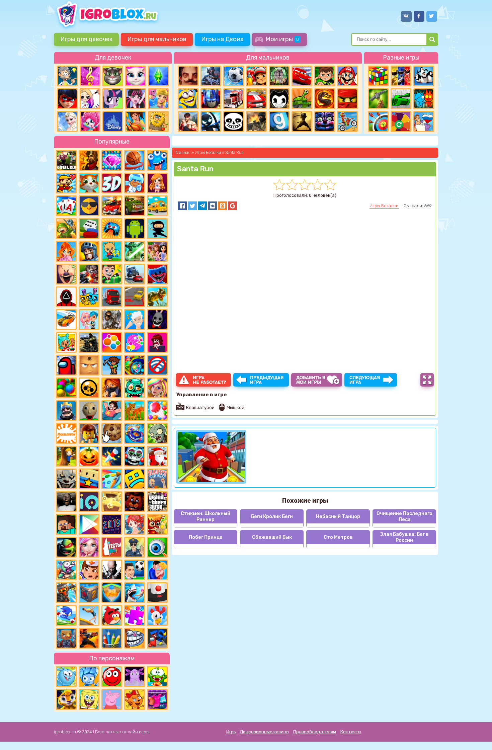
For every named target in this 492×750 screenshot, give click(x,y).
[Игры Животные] (89, 183)
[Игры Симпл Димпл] (111, 342)
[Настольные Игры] (89, 228)
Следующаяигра (364, 380)
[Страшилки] (66, 479)
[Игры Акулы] (134, 592)
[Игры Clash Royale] (66, 410)
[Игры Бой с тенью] (302, 121)
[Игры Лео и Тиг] (66, 699)
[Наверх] (477, 735)
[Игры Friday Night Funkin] (157, 342)
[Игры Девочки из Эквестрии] (90, 121)
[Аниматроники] (134, 456)
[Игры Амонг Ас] (66, 365)
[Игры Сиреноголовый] (111, 319)
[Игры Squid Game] (66, 296)
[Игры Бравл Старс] (89, 388)
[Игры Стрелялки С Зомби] (89, 274)
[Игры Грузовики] (111, 296)
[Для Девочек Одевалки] (157, 699)
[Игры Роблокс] (66, 160)
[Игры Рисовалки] (111, 638)
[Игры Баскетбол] (134, 160)
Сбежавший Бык (272, 537)
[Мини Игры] (111, 228)
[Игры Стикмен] (210, 121)
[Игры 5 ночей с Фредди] (134, 501)
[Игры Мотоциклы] (347, 121)
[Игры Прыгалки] (89, 615)
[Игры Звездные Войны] (134, 251)
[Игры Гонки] (256, 98)
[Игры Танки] (302, 98)
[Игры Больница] (89, 570)
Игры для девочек (86, 39)
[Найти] (432, 39)
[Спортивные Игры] (378, 121)
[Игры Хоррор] (324, 121)
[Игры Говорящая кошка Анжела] (135, 76)
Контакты (350, 731)
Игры (231, 731)
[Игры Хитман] (111, 570)
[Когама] (89, 479)
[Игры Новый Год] (157, 456)
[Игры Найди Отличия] (157, 547)
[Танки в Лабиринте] (401, 98)
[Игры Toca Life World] (66, 342)
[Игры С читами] (111, 501)
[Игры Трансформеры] (210, 98)
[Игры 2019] (111, 524)
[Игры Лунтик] (134, 676)
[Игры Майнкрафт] (66, 524)
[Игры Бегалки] (66, 615)
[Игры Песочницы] (111, 592)
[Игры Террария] (111, 365)
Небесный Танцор (338, 516)
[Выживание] (378, 98)
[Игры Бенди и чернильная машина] (279, 98)
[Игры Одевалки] (158, 98)
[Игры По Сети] (66, 638)
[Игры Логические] (67, 76)
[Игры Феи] (134, 524)
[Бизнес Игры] (111, 274)
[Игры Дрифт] (66, 319)
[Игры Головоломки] (378, 76)
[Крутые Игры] (89, 205)
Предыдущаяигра (267, 380)
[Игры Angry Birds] (111, 615)
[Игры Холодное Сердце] (67, 121)
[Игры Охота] (279, 76)
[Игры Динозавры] (157, 296)
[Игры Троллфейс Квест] (134, 638)
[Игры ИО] (89, 501)
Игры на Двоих (222, 39)
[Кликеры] (111, 433)
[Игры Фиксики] (89, 676)
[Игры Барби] (157, 388)
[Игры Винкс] (66, 251)
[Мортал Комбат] (324, 98)
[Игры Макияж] (89, 547)
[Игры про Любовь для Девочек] (157, 570)
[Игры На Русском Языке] (423, 121)
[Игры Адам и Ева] (158, 121)
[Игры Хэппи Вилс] (157, 479)
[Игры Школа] (157, 205)
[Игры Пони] (112, 98)
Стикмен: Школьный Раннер (205, 516)
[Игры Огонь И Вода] (423, 98)
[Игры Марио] (347, 76)
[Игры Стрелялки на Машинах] (111, 205)
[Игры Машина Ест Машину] (134, 205)
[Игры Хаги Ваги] (157, 638)
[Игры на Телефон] (157, 365)
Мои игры (282, 39)
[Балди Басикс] (89, 410)
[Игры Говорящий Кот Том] (112, 76)
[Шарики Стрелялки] (66, 388)
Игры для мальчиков (156, 39)
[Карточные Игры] (66, 205)
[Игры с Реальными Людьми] (89, 365)
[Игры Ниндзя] (157, 228)
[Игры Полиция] (134, 547)
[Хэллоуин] (89, 456)
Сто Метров (338, 537)
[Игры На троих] (401, 76)
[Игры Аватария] (89, 319)
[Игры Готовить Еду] (135, 121)
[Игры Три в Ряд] (111, 160)
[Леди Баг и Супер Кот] (67, 98)
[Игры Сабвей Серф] (256, 76)
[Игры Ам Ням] (157, 676)
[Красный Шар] (111, 676)
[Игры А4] (134, 319)
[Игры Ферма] (157, 615)
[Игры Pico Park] (89, 296)
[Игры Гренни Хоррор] (66, 501)
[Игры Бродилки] (157, 524)
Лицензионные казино (264, 731)
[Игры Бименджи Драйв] (134, 274)
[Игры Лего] (89, 433)
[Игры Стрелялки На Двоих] (89, 342)
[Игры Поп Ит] (134, 342)
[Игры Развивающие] (111, 251)
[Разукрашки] (111, 479)
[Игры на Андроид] (134, 228)
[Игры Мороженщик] (66, 274)
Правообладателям (314, 731)
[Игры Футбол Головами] (134, 570)
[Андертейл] (233, 121)
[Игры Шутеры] (210, 76)
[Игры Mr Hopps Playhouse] (157, 319)
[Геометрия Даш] (134, 479)
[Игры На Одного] (111, 410)
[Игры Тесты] (111, 547)
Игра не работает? (209, 380)
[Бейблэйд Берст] (134, 433)
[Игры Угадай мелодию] (90, 76)
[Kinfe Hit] (111, 456)
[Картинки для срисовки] (90, 98)
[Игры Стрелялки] (89, 638)
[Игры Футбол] (233, 76)
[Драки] (188, 121)
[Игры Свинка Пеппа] (111, 699)
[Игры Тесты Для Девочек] (157, 251)
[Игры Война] (66, 228)
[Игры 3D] (111, 183)
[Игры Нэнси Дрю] (111, 388)
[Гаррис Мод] (279, 121)
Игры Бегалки (384, 205)
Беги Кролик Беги (272, 516)
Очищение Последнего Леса (404, 516)
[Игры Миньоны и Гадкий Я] (188, 98)
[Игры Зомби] (134, 388)
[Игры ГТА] (157, 501)
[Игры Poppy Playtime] (157, 274)
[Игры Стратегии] (89, 160)
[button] (182, 205)
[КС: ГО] (256, 121)
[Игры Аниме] (157, 183)
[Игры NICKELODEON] (66, 433)
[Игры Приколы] (66, 570)
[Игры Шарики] (157, 410)
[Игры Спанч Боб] (89, 699)
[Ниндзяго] (347, 98)
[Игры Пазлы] (134, 615)
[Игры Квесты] (89, 592)
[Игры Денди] (66, 183)
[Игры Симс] (158, 76)
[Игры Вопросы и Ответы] (401, 121)
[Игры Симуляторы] (134, 410)
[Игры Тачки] (302, 76)
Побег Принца (206, 537)
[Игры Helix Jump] (157, 592)
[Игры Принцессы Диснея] (112, 121)
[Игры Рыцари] (89, 251)
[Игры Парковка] (134, 296)
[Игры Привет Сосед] (188, 76)
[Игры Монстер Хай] (135, 98)
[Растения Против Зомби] (157, 433)
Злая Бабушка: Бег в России (404, 537)
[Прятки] (66, 456)
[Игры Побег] (134, 183)
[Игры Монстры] (157, 160)
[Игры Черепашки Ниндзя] (66, 547)
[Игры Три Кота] (134, 699)
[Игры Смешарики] (66, 676)
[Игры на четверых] (423, 76)
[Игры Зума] (134, 365)
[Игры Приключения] (66, 592)
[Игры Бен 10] (324, 76)
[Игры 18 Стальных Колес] (233, 98)
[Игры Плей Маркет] (89, 524)
